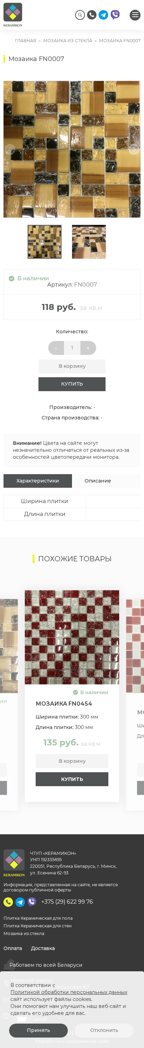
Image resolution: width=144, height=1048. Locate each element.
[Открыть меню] (135, 15)
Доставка (43, 948)
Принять (38, 1030)
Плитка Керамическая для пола (38, 918)
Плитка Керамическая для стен (37, 925)
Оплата (12, 948)
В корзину (72, 366)
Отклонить (104, 1030)
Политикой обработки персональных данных (68, 992)
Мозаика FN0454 (64, 703)
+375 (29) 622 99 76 (67, 901)
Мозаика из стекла (23, 933)
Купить (72, 384)
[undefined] (12, 149)
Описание (98, 481)
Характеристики (37, 481)
